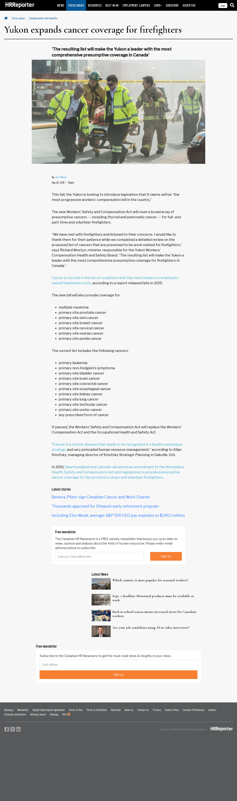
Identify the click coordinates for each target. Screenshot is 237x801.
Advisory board (38, 714)
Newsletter (22, 710)
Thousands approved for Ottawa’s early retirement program (105, 506)
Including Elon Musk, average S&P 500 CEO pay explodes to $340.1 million (118, 515)
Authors (212, 710)
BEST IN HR (112, 5)
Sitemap (54, 714)
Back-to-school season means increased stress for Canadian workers (154, 614)
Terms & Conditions (96, 710)
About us (129, 710)
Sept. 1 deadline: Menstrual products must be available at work (153, 598)
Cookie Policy (172, 710)
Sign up (166, 556)
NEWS (60, 5)
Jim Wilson (61, 177)
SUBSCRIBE (172, 5)
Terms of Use (75, 710)
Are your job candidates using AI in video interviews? (150, 628)
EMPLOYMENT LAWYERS (136, 5)
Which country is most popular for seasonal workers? (150, 580)
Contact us (143, 710)
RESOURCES (95, 5)
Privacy (157, 710)
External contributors (15, 714)
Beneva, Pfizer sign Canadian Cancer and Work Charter (101, 497)
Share (71, 182)
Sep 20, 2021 (58, 182)
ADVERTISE (189, 5)
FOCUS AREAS (76, 5)
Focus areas (18, 18)
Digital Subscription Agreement (48, 710)
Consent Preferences (194, 710)
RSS (64, 714)
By (59, 177)
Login (223, 5)
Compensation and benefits (43, 18)
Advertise (116, 710)
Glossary (8, 710)
